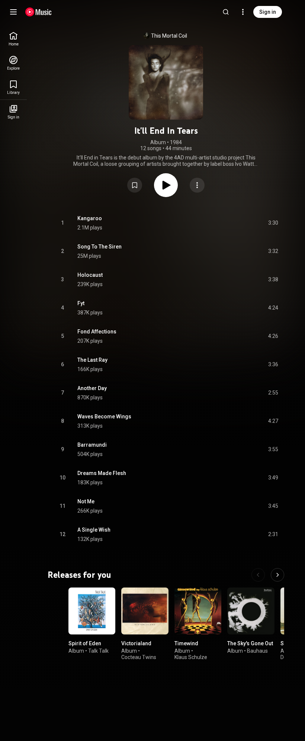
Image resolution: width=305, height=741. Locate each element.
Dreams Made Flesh (101, 473)
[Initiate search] (226, 12)
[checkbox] (273, 223)
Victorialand (136, 643)
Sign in (267, 12)
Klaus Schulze (190, 657)
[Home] (38, 11)
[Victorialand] (144, 611)
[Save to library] (134, 185)
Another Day (92, 388)
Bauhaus (257, 651)
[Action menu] (197, 185)
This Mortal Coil (169, 36)
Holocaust (90, 275)
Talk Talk (98, 651)
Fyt (80, 303)
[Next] (277, 574)
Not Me (85, 501)
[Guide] (13, 11)
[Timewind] (197, 611)
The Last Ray (92, 360)
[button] (134, 185)
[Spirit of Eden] (91, 611)
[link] (13, 39)
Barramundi (92, 445)
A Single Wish (93, 530)
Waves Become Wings (104, 416)
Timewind (186, 643)
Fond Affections (96, 332)
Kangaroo (89, 218)
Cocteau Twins (138, 657)
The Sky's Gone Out (250, 643)
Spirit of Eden (84, 643)
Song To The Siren (99, 247)
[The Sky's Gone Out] (250, 611)
